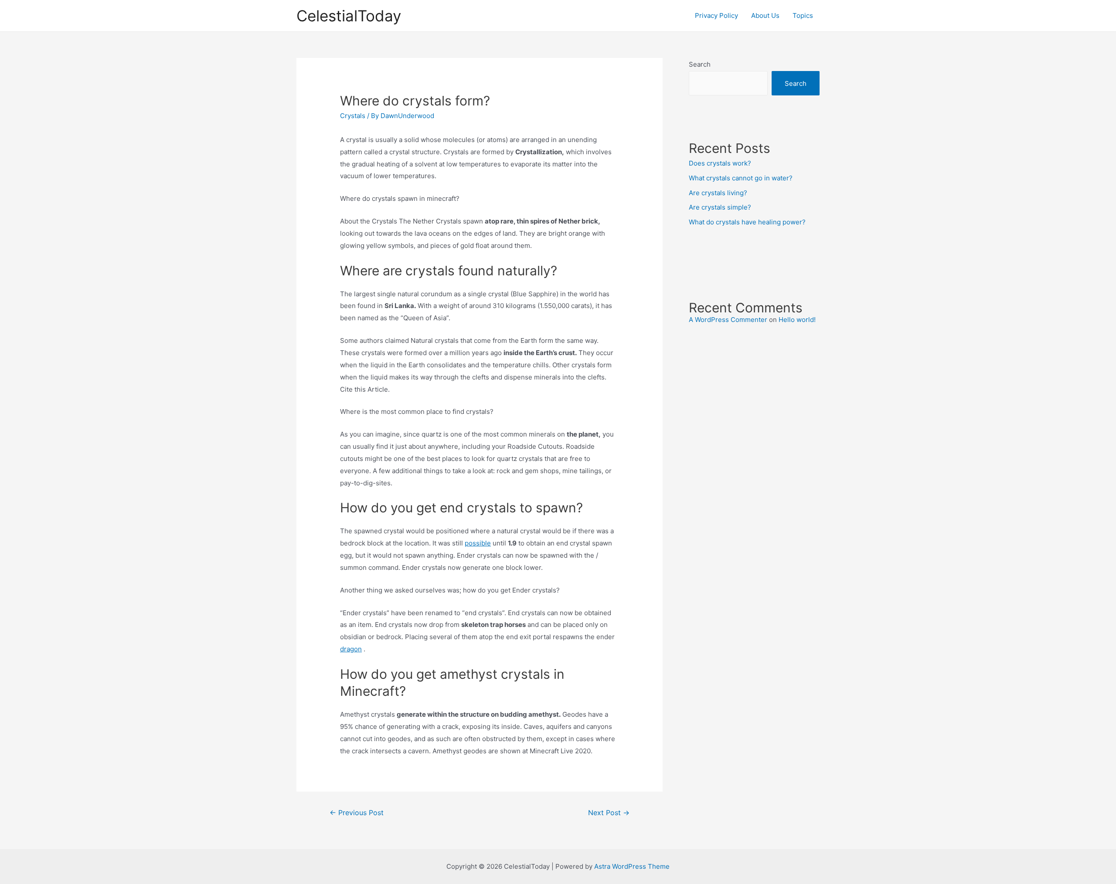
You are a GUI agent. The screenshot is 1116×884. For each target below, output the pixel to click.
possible (478, 543)
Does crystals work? (720, 163)
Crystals (352, 116)
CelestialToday (348, 16)
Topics (803, 15)
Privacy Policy (716, 15)
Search (700, 64)
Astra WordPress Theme (632, 866)
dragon (351, 649)
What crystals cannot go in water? (741, 178)
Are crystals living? (718, 193)
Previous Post (357, 813)
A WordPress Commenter (728, 319)
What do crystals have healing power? (747, 222)
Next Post (608, 813)
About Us (765, 15)
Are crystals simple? (720, 207)
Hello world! (797, 319)
